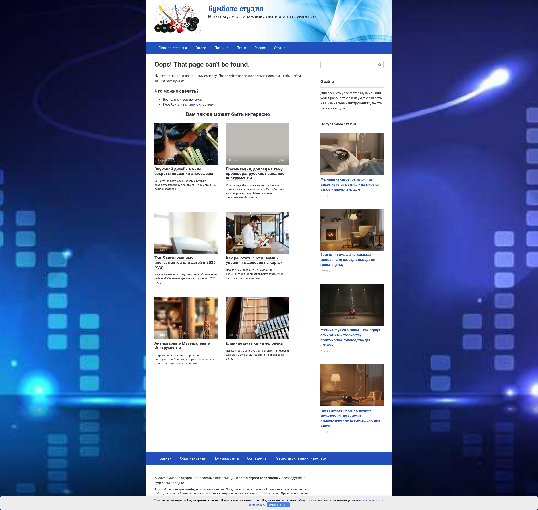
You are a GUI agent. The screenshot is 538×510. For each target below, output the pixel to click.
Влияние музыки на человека (254, 343)
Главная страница (173, 48)
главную (191, 104)
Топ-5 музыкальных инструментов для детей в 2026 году (185, 262)
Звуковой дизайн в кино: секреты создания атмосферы (183, 171)
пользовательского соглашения (257, 493)
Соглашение (256, 458)
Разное (260, 48)
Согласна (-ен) (278, 504)
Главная (165, 458)
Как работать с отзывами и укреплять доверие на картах (254, 260)
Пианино (221, 48)
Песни (241, 48)
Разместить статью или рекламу (301, 458)
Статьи (279, 48)
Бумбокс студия (235, 8)
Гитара (200, 48)
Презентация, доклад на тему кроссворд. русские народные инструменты (255, 173)
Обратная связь (192, 458)
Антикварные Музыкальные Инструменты (182, 345)
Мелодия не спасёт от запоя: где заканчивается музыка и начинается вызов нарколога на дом (349, 184)
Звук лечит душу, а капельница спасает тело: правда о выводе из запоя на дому (347, 260)
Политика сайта (226, 458)
